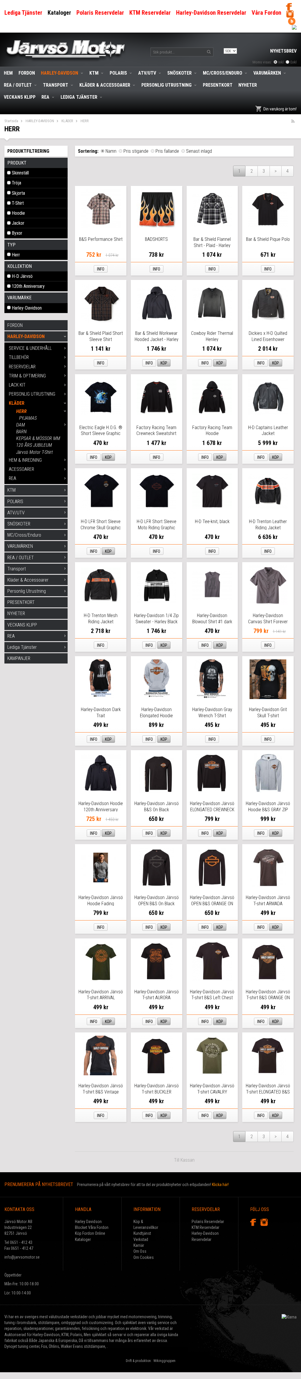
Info (100, 269)
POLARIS (118, 73)
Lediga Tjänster (79, 97)
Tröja (16, 183)
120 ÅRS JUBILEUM (34, 445)
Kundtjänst (142, 1233)
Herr (16, 255)
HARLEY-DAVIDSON (59, 73)
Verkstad (140, 1239)
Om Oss (139, 1251)
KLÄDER (67, 121)
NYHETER (247, 85)
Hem (8, 73)
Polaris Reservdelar (208, 1221)
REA (45, 97)
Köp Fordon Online (90, 1233)
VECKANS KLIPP (20, 97)
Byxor (17, 233)
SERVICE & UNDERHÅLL (30, 348)
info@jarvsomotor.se (22, 1257)
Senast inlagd (199, 151)
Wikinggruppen (164, 1361)
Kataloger (83, 1239)
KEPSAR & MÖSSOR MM (38, 438)
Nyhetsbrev (283, 51)
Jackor (18, 223)
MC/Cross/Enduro (222, 73)
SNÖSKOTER (179, 73)
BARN (21, 431)
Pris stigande (135, 151)
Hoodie (18, 213)
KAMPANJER (18, 658)
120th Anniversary (28, 286)
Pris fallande (167, 151)
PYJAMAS (28, 418)
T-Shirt (18, 203)
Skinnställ (20, 173)
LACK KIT (17, 385)
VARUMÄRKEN (267, 73)
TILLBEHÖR (19, 357)
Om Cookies (143, 1257)
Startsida (11, 121)
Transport (55, 85)
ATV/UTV (147, 73)
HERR (21, 411)
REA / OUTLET (18, 85)
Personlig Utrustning (166, 85)
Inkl (281, 62)
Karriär (138, 1245)
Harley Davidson (88, 1221)
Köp (163, 363)
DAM (20, 425)
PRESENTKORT (218, 85)
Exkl (293, 62)
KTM (93, 73)
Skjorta (18, 193)
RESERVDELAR (22, 366)
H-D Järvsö (22, 276)
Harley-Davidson (27, 308)
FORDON (27, 73)
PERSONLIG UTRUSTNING (32, 394)
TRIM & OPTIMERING (27, 376)
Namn (111, 151)
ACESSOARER (21, 469)
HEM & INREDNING (25, 460)
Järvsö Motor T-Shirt (34, 452)
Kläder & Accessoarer (104, 85)
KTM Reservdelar (205, 1227)
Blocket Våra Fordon (91, 1227)
